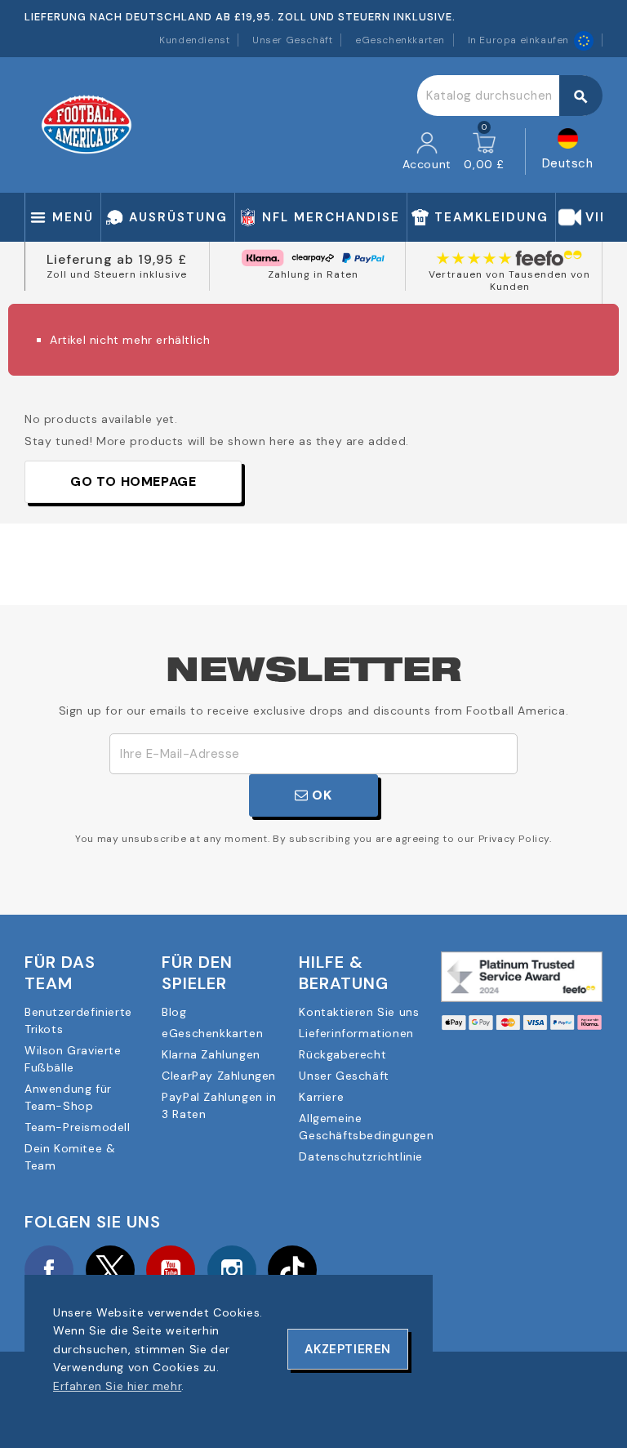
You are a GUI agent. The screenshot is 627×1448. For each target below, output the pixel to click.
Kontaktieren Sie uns (359, 1012)
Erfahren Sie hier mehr (117, 1386)
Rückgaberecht (342, 1054)
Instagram (231, 1269)
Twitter (110, 1269)
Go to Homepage (133, 481)
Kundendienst (194, 40)
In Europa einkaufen (518, 40)
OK (320, 795)
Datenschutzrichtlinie (361, 1156)
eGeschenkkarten (400, 40)
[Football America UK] (86, 124)
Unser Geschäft (292, 40)
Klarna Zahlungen (211, 1054)
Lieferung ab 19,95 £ (117, 259)
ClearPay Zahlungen (219, 1075)
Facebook (48, 1269)
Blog (174, 1012)
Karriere (321, 1096)
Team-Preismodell (77, 1127)
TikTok (292, 1269)
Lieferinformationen (356, 1033)
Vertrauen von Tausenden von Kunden (509, 281)
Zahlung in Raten (313, 274)
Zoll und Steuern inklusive (117, 274)
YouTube (170, 1269)
